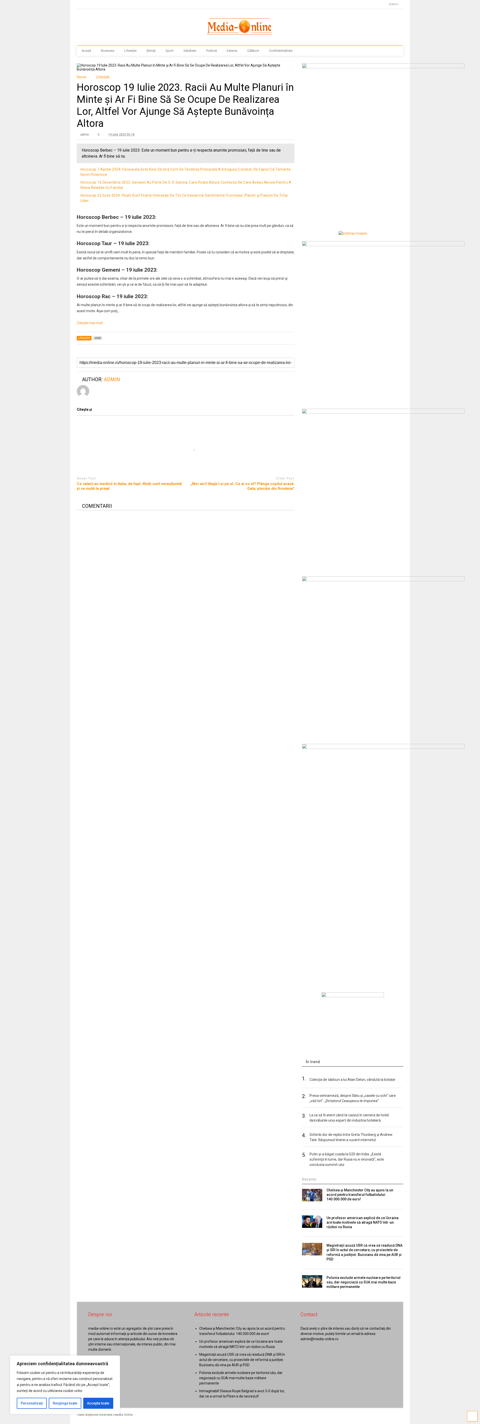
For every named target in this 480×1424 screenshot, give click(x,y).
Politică (211, 51)
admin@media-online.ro (319, 1339)
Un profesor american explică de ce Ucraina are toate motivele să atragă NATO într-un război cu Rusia (362, 1222)
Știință (151, 51)
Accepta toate (98, 1403)
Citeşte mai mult (90, 323)
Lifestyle (130, 51)
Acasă (86, 51)
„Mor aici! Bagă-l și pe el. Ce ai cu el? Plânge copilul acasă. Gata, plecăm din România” (242, 486)
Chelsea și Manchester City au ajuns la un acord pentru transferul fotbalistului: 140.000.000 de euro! (359, 1194)
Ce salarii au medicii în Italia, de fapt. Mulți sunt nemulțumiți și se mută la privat (129, 486)
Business (107, 51)
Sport (170, 51)
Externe (232, 51)
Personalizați (32, 1403)
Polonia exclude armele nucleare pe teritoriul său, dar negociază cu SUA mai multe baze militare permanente (363, 1282)
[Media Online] (240, 37)
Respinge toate (65, 1403)
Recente (309, 1179)
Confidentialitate (280, 51)
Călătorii (253, 51)
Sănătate (190, 51)
